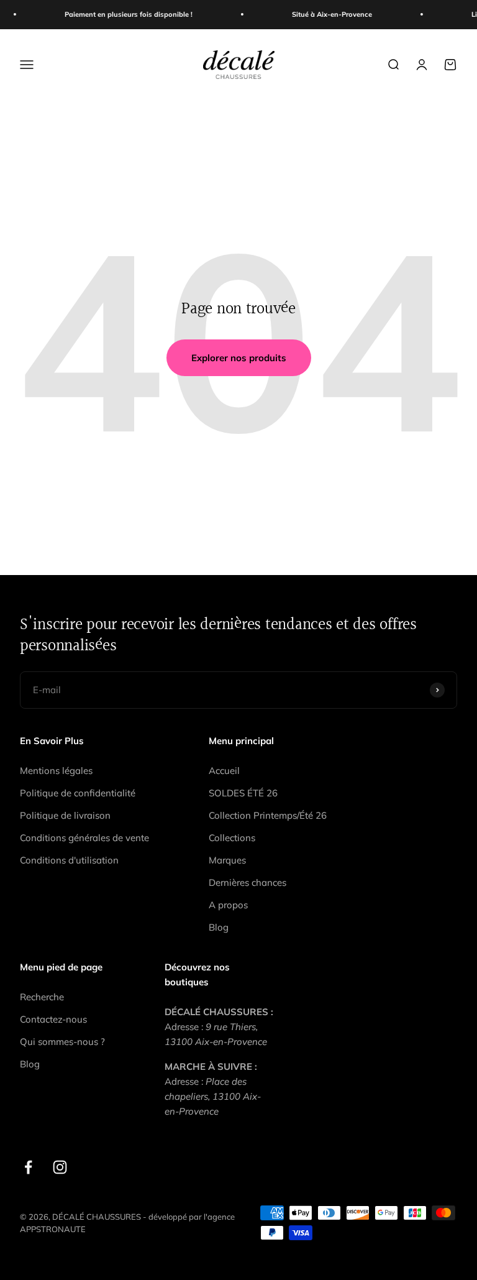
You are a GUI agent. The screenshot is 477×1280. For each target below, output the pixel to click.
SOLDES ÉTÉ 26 (243, 793)
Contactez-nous (53, 1019)
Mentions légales (56, 770)
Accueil (224, 770)
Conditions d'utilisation (69, 860)
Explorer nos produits (238, 358)
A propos (228, 905)
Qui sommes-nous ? (62, 1041)
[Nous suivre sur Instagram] (60, 1167)
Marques (227, 860)
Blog (219, 927)
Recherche (42, 997)
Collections (232, 838)
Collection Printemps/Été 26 (268, 815)
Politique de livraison (65, 815)
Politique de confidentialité (77, 793)
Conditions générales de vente (84, 838)
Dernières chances (247, 882)
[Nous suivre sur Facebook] (28, 1167)
